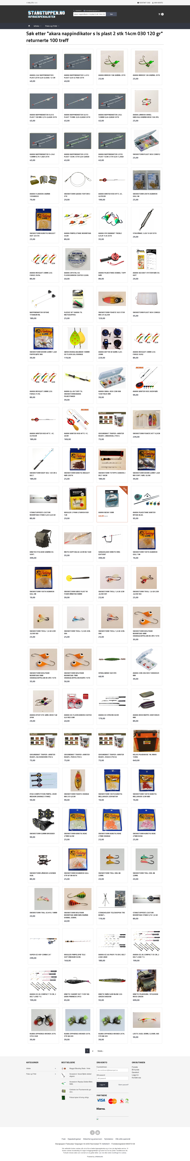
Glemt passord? (123, 1085)
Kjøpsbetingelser (74, 1139)
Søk (111, 14)
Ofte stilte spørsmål (122, 1139)
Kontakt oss (136, 1077)
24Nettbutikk (99, 1156)
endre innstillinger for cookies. (117, 1153)
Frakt (64, 1139)
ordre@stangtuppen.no (92, 10)
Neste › (100, 1051)
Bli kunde (135, 1069)
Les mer (102, 1153)
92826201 (78, 10)
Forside (135, 1067)
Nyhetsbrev (108, 1139)
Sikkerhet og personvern (92, 1139)
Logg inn (135, 1075)
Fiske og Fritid (51, 26)
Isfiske (36, 26)
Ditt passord (101, 1075)
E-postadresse (102, 1067)
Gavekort (135, 1072)
